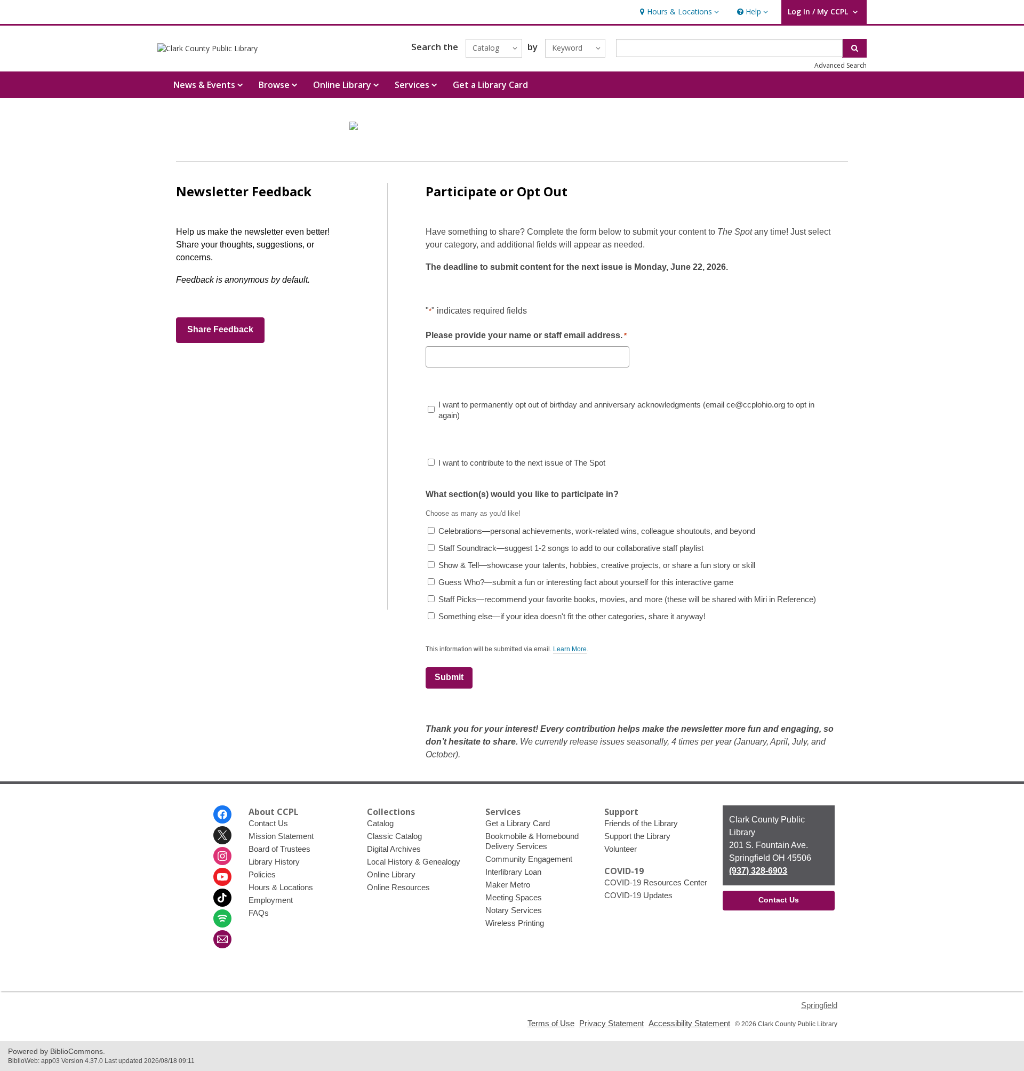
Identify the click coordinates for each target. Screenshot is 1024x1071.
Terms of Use (550, 1023)
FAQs (259, 912)
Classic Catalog (394, 836)
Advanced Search (840, 65)
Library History (274, 861)
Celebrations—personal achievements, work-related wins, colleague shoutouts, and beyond (596, 531)
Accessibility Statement (689, 1023)
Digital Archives (394, 848)
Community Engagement (528, 859)
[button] (678, 12)
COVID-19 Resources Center (655, 882)
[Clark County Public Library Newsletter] (222, 939)
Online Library (391, 874)
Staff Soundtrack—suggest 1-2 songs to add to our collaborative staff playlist (570, 548)
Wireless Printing (514, 923)
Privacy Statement (611, 1023)
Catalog (380, 823)
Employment (271, 900)
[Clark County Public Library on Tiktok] (222, 898)
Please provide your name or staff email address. (526, 335)
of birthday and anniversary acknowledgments (626, 410)
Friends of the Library (641, 823)
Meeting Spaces (513, 897)
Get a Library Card (490, 85)
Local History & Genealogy (413, 861)
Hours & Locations (281, 887)
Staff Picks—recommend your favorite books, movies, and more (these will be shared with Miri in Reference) (627, 599)
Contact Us (268, 823)
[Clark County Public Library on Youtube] (222, 877)
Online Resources (398, 887)
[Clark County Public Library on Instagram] (222, 856)
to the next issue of (521, 462)
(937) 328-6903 (758, 870)
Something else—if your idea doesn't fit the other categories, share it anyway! (572, 616)
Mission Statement (281, 836)
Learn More (570, 649)
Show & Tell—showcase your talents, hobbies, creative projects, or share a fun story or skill (596, 565)
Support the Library (637, 836)
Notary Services (513, 910)
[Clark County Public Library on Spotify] (222, 918)
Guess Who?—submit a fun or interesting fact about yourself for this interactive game (585, 582)
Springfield (819, 1005)
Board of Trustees (279, 848)
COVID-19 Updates (638, 895)
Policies (262, 874)
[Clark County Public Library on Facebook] (222, 814)
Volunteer (620, 848)
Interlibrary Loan (513, 871)
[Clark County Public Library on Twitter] (222, 835)
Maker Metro (507, 884)
